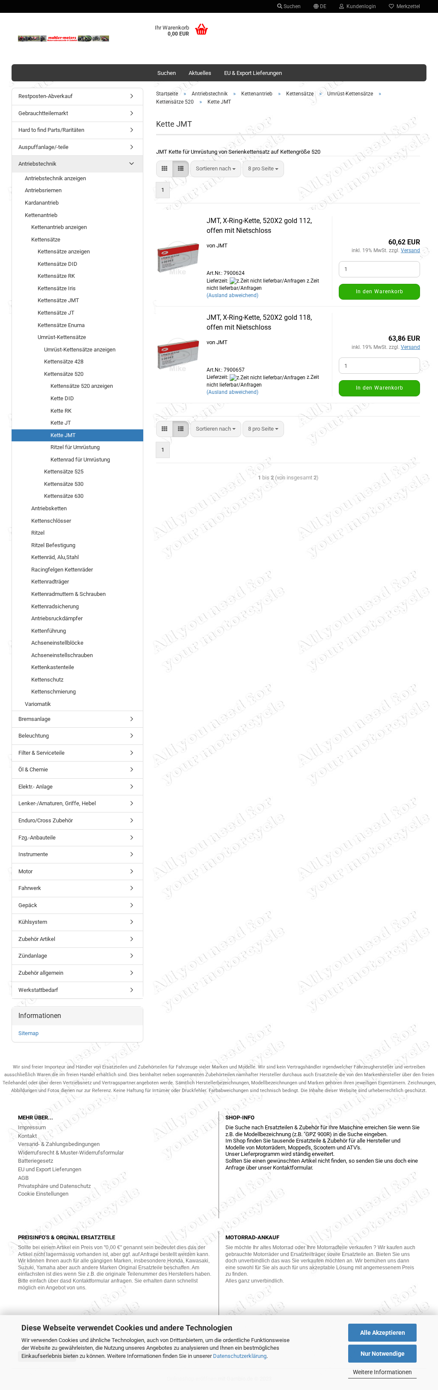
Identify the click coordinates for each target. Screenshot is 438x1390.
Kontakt (27, 1136)
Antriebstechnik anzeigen (55, 178)
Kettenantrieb (41, 215)
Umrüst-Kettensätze (62, 337)
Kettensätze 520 (63, 374)
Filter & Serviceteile (41, 753)
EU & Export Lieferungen (253, 73)
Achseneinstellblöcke (57, 643)
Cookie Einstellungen (43, 1194)
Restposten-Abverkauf (45, 96)
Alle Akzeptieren (382, 1332)
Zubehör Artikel (36, 939)
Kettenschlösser (51, 521)
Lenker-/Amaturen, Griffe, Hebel (57, 803)
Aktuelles (200, 73)
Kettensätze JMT (58, 300)
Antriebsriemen (43, 190)
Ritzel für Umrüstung (75, 447)
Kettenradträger (50, 581)
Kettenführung (48, 631)
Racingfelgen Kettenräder (62, 569)
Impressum (32, 1127)
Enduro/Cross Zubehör (45, 820)
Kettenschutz (47, 679)
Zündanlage (32, 955)
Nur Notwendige (383, 1353)
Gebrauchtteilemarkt (43, 113)
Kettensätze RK (56, 276)
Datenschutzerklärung (239, 1356)
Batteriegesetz (35, 1161)
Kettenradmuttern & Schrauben (68, 594)
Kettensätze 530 (63, 484)
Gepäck (27, 905)
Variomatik (38, 704)
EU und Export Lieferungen (49, 1169)
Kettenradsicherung (55, 606)
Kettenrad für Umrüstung (80, 459)
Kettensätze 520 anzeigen (81, 386)
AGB (23, 1178)
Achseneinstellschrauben (62, 655)
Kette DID (62, 398)
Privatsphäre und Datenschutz (54, 1186)
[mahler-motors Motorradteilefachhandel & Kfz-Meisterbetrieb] (63, 38)
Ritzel (37, 533)
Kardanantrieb (42, 202)
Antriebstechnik (37, 164)
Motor (25, 871)
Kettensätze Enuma (61, 325)
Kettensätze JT (56, 313)
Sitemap (28, 1033)
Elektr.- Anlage (35, 786)
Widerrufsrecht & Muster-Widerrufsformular (71, 1152)
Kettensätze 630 (63, 496)
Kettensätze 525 (63, 471)
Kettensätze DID (57, 264)
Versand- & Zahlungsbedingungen (59, 1144)
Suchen (291, 6)
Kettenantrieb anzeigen (59, 227)
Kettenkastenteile (52, 667)
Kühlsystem (32, 922)
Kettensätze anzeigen (64, 251)
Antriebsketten (49, 508)
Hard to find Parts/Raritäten (51, 130)
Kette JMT (63, 435)
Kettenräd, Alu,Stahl (55, 557)
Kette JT (60, 423)
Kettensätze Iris (57, 288)
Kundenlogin (360, 6)
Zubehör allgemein (40, 973)
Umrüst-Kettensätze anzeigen (79, 349)
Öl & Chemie (33, 769)
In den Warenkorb (379, 292)
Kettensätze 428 (63, 361)
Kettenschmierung (53, 691)
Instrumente (33, 854)
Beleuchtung (33, 735)
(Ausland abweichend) (232, 295)
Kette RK (60, 411)
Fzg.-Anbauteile (37, 837)
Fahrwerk (29, 888)
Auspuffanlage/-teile (43, 147)
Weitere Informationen (382, 1372)
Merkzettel (407, 6)
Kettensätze (45, 239)
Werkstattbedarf (38, 990)
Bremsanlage (34, 719)
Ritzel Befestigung (53, 545)
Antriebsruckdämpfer (57, 618)
